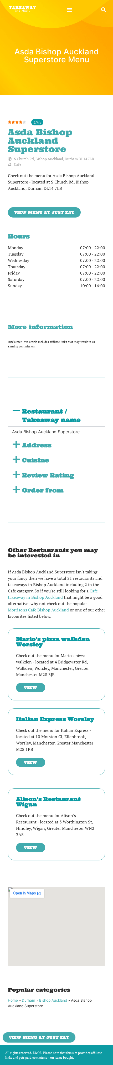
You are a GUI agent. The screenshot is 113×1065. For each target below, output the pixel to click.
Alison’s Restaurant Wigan (48, 802)
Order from (42, 490)
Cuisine (35, 460)
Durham (28, 1000)
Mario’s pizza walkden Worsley (53, 642)
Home (13, 1000)
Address (37, 445)
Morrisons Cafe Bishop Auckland (38, 610)
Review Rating (48, 475)
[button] (69, 9)
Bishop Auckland (53, 1000)
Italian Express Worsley (55, 719)
